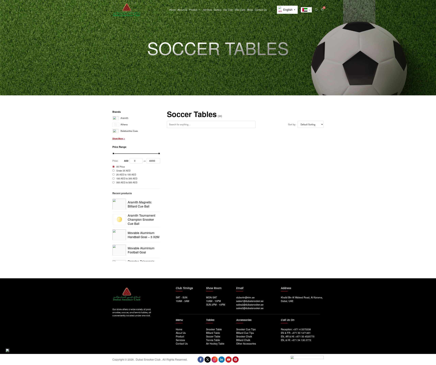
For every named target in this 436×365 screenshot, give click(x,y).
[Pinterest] (235, 359)
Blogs (250, 9)
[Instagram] (215, 359)
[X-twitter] (208, 359)
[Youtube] (228, 359)
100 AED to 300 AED (126, 178)
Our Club (228, 9)
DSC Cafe (240, 9)
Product (193, 9)
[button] (316, 9)
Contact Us (261, 9)
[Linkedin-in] (222, 359)
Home (172, 9)
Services (207, 9)
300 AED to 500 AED (126, 182)
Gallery (218, 9)
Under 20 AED (123, 170)
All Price (120, 167)
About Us (182, 9)
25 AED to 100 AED (126, 174)
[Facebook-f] (201, 359)
